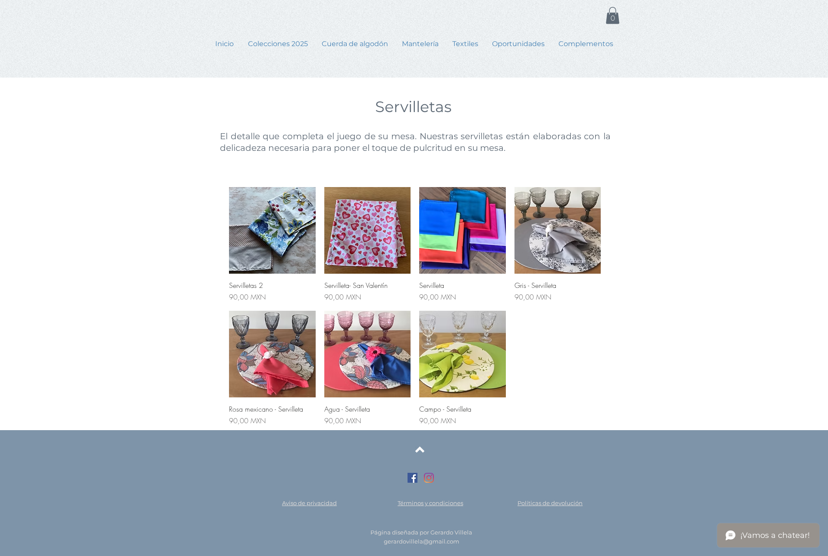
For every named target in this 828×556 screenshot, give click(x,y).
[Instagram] (429, 478)
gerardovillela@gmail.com (421, 541)
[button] (612, 15)
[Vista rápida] (272, 230)
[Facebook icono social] (412, 478)
